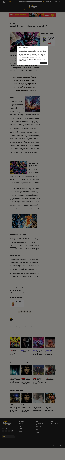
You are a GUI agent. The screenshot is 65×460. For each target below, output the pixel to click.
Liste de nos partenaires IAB (22, 60)
